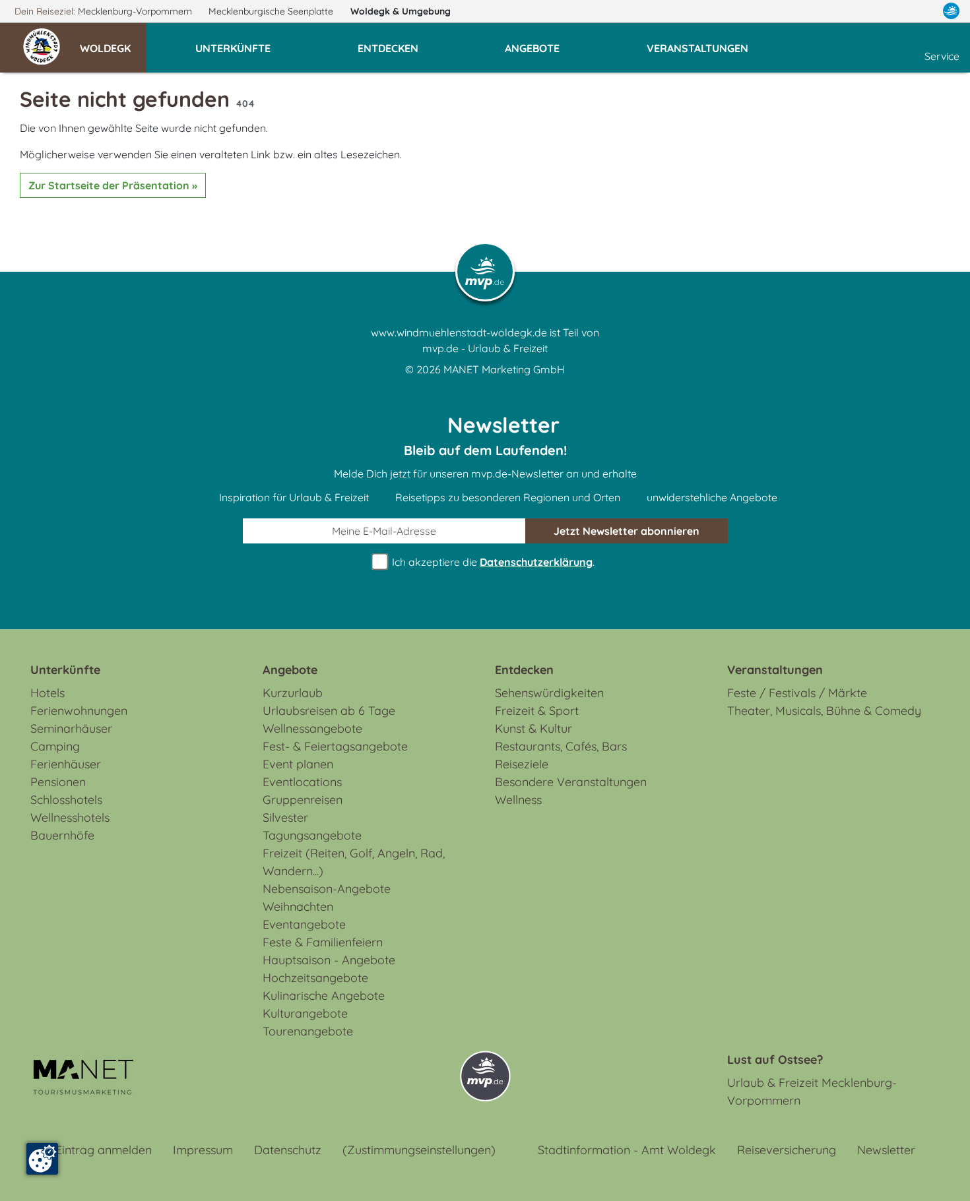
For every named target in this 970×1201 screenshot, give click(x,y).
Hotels (47, 692)
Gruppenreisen (302, 799)
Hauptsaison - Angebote (329, 960)
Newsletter (886, 1149)
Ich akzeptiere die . (492, 562)
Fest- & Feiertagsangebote (335, 746)
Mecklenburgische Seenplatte (272, 11)
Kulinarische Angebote (324, 995)
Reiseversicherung (786, 1149)
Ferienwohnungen (78, 710)
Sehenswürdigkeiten (549, 692)
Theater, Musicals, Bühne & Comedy (824, 710)
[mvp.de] (951, 11)
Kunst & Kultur (533, 728)
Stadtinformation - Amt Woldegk (627, 1149)
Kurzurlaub (293, 692)
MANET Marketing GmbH (504, 369)
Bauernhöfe (62, 835)
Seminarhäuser (71, 728)
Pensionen (58, 781)
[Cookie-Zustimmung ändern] (42, 1159)
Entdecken (524, 669)
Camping (55, 746)
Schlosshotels (66, 799)
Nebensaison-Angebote (327, 888)
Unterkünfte (65, 669)
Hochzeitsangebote (315, 977)
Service (941, 56)
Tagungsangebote (312, 835)
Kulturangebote (305, 1013)
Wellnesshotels (70, 817)
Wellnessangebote (312, 728)
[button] (113, 42)
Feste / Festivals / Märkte (797, 692)
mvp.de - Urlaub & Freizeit (485, 348)
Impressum (203, 1149)
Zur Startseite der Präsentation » (112, 185)
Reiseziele (521, 764)
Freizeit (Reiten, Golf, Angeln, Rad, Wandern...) (354, 862)
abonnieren (626, 531)
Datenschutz (287, 1149)
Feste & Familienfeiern (323, 942)
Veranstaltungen (775, 669)
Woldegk (400, 11)
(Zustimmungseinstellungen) (419, 1149)
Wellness (518, 799)
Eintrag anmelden (103, 1149)
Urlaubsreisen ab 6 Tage (329, 710)
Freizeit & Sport (537, 710)
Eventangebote (304, 924)
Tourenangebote (308, 1031)
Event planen (298, 764)
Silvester (285, 817)
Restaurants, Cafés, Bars (561, 746)
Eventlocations (302, 781)
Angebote (290, 669)
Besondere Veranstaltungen (571, 781)
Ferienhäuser (65, 764)
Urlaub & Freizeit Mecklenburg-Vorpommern (812, 1091)
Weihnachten (298, 906)
